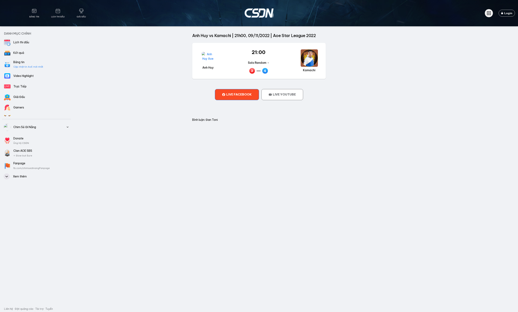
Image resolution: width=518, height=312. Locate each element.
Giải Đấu (81, 17)
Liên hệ (8, 308)
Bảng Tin (34, 17)
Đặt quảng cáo (24, 308)
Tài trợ (39, 308)
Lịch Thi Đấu (58, 17)
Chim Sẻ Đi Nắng (24, 127)
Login (507, 13)
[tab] (237, 94)
